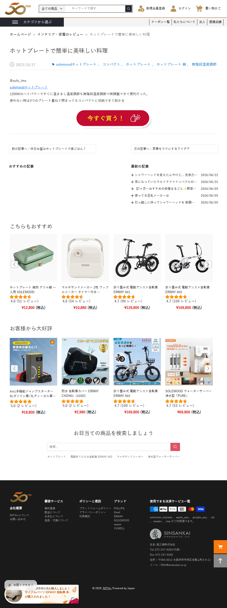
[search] (128, 8)
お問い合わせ (18, 519)
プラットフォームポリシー (95, 508)
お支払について (54, 516)
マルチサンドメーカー (130, 456)
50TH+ (107, 588)
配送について (53, 512)
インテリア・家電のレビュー (60, 35)
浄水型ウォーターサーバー (164, 456)
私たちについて (184, 22)
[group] (33, 300)
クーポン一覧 (160, 22)
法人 (202, 22)
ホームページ (20, 35)
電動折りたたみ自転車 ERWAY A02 (91, 456)
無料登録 (50, 508)
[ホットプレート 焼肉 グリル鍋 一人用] (113, 118)
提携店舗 (215, 22)
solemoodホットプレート (29, 87)
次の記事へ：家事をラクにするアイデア (162, 149)
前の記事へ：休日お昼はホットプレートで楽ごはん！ (49, 149)
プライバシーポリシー (92, 512)
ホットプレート (56, 456)
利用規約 (84, 516)
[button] (14, 264)
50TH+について (19, 515)
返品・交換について (56, 520)
